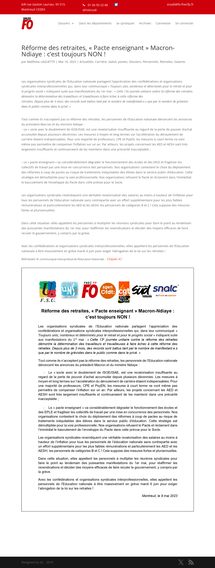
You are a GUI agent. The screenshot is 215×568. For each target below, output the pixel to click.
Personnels (150, 62)
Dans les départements (95, 23)
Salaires (179, 62)
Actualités (86, 62)
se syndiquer (125, 23)
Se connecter (184, 23)
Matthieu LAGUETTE (41, 62)
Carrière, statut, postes (111, 62)
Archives (145, 23)
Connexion (163, 23)
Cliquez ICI (114, 259)
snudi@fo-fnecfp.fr (180, 4)
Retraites (166, 62)
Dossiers (64, 23)
